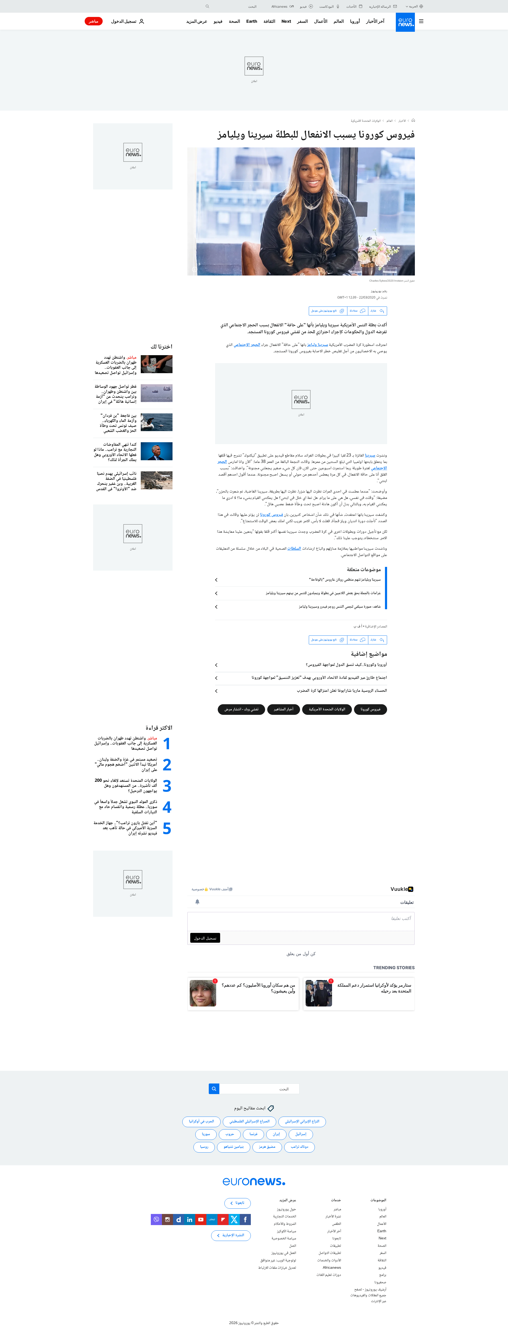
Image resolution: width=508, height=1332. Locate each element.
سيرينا (370, 455)
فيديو (218, 21)
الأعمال (320, 21)
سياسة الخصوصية (283, 1238)
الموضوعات (378, 1201)
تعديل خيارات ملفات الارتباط (277, 1268)
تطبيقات (335, 1246)
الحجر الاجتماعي (247, 345)
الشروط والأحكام (285, 1224)
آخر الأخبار (375, 21)
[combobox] (234, 6)
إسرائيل (300, 1134)
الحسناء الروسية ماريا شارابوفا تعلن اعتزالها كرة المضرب (342, 691)
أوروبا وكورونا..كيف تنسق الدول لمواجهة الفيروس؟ (346, 665)
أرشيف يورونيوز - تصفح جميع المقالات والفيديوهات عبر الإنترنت (368, 1295)
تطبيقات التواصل (330, 1253)
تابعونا (336, 1238)
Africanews (332, 1268)
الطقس (336, 1224)
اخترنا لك (162, 347)
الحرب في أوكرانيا (201, 1121)
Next (286, 21)
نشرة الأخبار (333, 1216)
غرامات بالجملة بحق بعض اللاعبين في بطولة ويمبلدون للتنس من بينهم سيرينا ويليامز (323, 593)
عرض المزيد (287, 1201)
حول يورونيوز (286, 1209)
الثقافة (269, 21)
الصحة (234, 21)
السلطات (294, 548)
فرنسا (253, 1134)
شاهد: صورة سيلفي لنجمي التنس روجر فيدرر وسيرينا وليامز (340, 606)
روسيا (204, 1147)
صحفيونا (380, 1282)
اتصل (292, 1246)
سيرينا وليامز (317, 345)
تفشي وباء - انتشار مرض (241, 709)
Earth (251, 21)
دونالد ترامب (299, 1147)
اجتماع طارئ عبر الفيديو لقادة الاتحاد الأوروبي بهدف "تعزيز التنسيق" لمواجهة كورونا (319, 678)
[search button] (207, 6)
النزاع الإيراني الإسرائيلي (302, 1121)
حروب (229, 1134)
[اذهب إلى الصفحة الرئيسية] (405, 22)
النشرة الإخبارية (233, 1235)
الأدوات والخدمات (329, 1260)
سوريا (206, 1134)
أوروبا (355, 21)
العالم (339, 21)
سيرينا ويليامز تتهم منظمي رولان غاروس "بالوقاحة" (345, 579)
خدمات (336, 1201)
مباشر (93, 21)
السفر (302, 21)
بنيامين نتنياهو (234, 1147)
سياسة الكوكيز (286, 1231)
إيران (276, 1134)
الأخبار (402, 121)
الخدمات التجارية (284, 1216)
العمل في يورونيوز (283, 1253)
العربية (413, 6)
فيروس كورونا (271, 514)
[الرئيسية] (413, 121)
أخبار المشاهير (283, 709)
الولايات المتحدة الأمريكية (366, 121)
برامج (382, 1275)
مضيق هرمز (267, 1147)
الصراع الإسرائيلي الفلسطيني (249, 1121)
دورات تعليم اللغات (328, 1275)
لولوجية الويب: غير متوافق (278, 1260)
